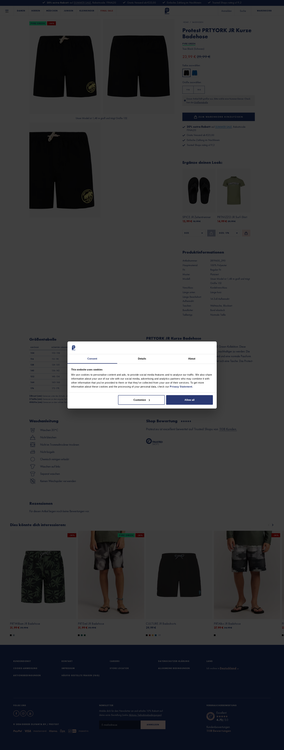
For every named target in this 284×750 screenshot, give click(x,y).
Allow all (189, 399)
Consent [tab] (92, 358)
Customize (139, 399)
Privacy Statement (181, 386)
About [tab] (191, 358)
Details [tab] (142, 358)
